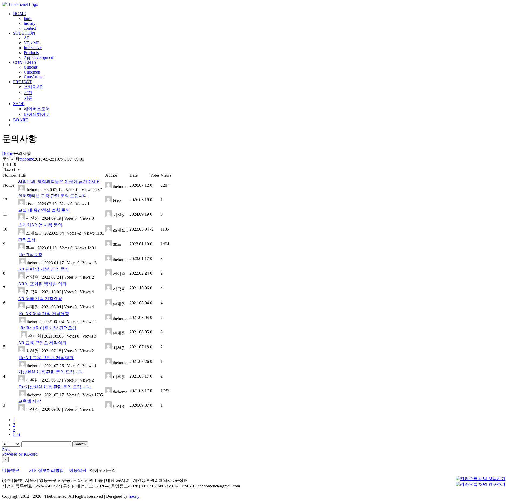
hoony (134, 496)
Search (80, 444)
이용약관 (77, 470)
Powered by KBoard (20, 454)
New (6, 449)
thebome (26, 159)
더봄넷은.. (12, 470)
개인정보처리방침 (46, 470)
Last (16, 434)
